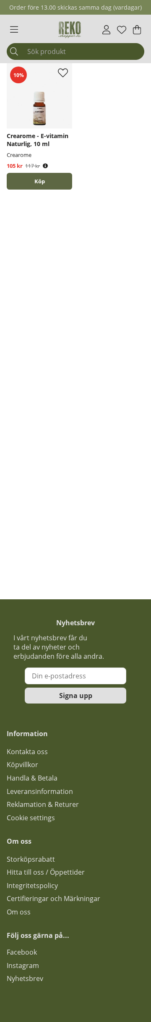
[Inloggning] (106, 30)
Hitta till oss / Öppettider (46, 872)
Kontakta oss (27, 751)
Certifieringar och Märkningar (53, 898)
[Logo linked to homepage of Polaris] (69, 29)
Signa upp (75, 695)
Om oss (19, 912)
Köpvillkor (22, 764)
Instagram (23, 965)
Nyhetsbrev (25, 978)
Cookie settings (31, 817)
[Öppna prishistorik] (45, 165)
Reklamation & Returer (43, 804)
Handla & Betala (32, 778)
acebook (23, 952)
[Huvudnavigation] (14, 30)
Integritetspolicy (32, 885)
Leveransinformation (40, 791)
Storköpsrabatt (31, 859)
